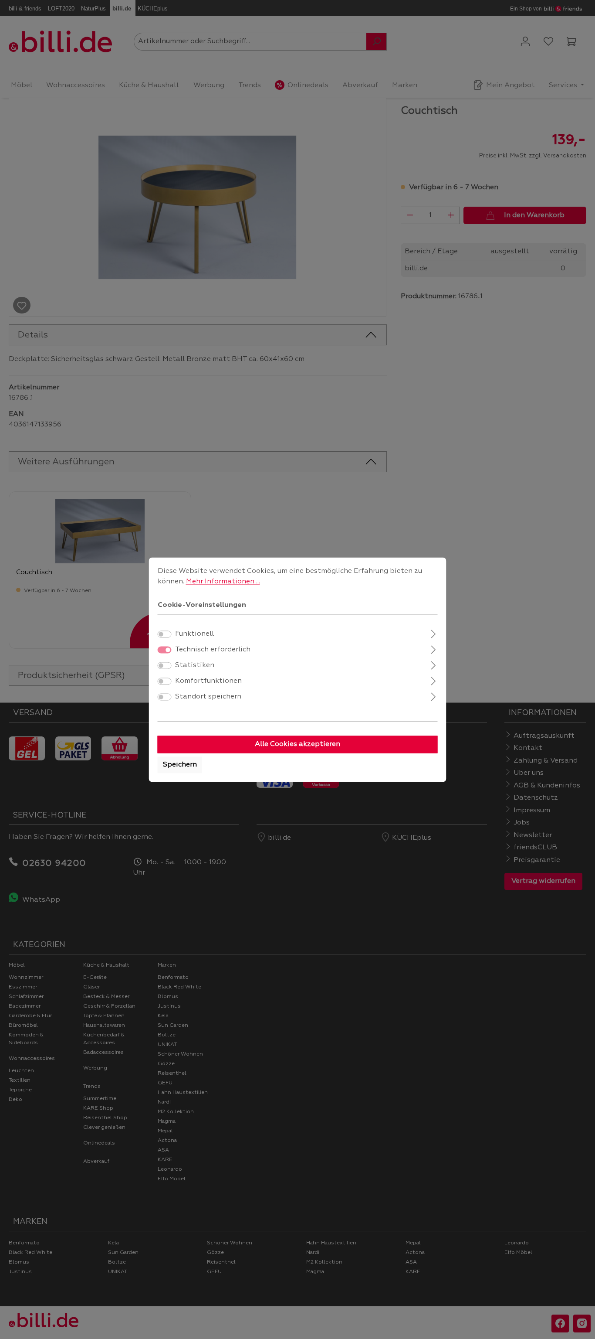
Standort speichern (208, 696)
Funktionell (194, 633)
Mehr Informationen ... (223, 581)
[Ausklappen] (433, 633)
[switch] (165, 633)
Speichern (180, 764)
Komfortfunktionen (208, 681)
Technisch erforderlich (212, 649)
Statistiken (194, 665)
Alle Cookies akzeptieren (297, 744)
